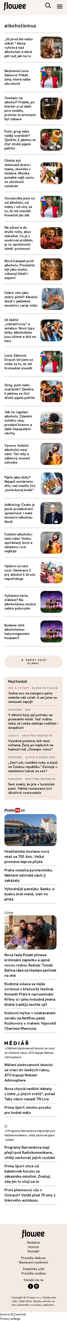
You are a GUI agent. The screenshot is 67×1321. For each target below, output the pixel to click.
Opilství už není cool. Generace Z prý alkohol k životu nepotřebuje (19, 572)
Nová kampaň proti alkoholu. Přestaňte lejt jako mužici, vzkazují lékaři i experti (19, 269)
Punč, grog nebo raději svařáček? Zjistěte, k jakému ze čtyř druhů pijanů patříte (20, 139)
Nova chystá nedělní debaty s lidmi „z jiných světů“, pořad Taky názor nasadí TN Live (29, 1093)
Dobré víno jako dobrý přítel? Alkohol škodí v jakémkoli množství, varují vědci (20, 299)
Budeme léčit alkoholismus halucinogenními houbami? (16, 631)
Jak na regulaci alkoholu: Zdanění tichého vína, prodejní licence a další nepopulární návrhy (18, 422)
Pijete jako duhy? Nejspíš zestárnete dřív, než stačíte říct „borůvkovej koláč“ (19, 483)
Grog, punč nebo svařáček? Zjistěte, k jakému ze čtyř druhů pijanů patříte (19, 391)
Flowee (18, 6)
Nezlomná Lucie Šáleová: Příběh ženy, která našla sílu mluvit (17, 77)
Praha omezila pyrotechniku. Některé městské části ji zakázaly (28, 875)
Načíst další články (36, 662)
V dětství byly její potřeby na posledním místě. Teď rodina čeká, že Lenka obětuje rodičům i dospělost (33, 721)
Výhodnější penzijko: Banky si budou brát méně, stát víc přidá (29, 894)
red (28, 709)
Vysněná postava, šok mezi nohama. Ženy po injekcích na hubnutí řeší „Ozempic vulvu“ (30, 745)
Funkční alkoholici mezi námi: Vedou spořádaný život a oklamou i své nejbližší (18, 542)
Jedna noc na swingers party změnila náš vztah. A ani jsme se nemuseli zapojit (32, 697)
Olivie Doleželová (40, 757)
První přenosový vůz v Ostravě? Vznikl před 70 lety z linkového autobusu (29, 1195)
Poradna (15, 709)
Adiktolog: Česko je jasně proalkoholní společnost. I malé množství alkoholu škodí (19, 513)
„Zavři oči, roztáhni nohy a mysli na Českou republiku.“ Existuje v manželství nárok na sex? (33, 766)
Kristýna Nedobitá (37, 735)
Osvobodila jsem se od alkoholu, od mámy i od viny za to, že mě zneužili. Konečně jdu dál (19, 206)
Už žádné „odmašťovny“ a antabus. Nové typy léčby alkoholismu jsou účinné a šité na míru (20, 330)
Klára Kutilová (45, 688)
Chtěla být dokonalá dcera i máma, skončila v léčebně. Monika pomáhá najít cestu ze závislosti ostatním (19, 173)
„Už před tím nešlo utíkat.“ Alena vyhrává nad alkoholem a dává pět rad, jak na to (18, 47)
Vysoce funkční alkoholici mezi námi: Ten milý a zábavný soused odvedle (17, 453)
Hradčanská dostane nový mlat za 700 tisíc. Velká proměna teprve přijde (26, 856)
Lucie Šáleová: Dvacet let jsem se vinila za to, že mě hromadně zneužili (18, 361)
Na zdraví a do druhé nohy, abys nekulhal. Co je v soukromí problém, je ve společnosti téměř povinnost (18, 238)
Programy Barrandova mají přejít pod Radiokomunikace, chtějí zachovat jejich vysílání (29, 1152)
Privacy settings (10, 1319)
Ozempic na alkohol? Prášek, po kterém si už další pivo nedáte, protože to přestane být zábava (20, 108)
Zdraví (13, 735)
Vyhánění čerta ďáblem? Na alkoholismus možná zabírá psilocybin (20, 602)
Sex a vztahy (18, 688)
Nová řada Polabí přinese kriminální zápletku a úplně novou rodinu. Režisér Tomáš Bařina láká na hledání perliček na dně (30, 965)
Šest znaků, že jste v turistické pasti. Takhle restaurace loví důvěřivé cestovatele (31, 788)
